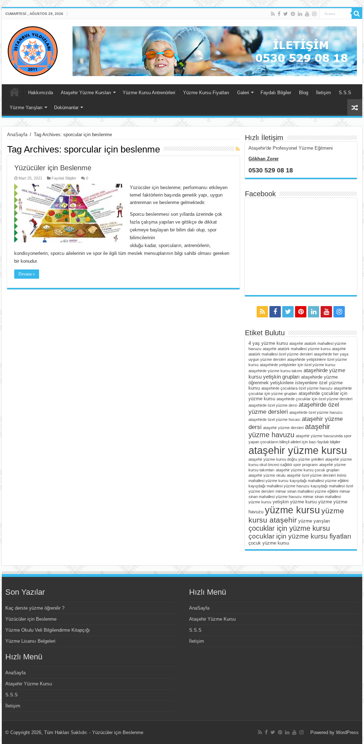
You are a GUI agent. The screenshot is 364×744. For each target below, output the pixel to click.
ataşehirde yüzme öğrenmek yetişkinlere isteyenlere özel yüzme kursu (295, 382)
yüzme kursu (292, 509)
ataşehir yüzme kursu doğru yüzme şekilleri (286, 459)
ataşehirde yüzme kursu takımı (275, 371)
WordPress (347, 732)
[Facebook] (279, 14)
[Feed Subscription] (238, 149)
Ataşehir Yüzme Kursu (28, 683)
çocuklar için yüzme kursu (289, 528)
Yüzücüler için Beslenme (52, 168)
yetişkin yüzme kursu (295, 501)
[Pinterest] (293, 14)
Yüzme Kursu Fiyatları (206, 92)
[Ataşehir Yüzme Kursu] (32, 50)
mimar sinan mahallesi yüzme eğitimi (306, 491)
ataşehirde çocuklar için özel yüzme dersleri (314, 399)
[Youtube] (307, 14)
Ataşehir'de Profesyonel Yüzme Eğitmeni (290, 148)
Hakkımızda (40, 92)
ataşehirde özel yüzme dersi (272, 405)
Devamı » (26, 274)
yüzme (325, 501)
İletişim (323, 92)
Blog (303, 92)
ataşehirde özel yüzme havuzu (315, 412)
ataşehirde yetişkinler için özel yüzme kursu (297, 365)
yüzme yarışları (314, 521)
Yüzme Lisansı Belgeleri (30, 641)
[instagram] (314, 14)
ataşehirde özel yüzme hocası (274, 419)
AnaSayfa (17, 134)
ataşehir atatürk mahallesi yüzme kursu (297, 349)
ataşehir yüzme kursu (297, 450)
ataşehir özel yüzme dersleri (311, 475)
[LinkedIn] (300, 14)
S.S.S (345, 92)
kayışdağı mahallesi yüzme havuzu (278, 486)
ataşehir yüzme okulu (266, 475)
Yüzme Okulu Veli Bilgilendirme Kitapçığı (47, 630)
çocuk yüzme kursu (268, 543)
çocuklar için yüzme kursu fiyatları (299, 536)
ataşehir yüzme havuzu (289, 431)
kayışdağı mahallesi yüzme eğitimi (319, 480)
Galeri (243, 92)
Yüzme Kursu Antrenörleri (149, 92)
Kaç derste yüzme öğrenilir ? (34, 608)
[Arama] (357, 13)
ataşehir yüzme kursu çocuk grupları (307, 470)
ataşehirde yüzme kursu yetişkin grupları (296, 373)
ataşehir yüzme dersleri (283, 427)
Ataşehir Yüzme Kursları (86, 92)
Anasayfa (14, 91)
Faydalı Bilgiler (276, 92)
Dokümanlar (66, 107)
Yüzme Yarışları (26, 107)
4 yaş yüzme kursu (268, 343)
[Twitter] (286, 14)
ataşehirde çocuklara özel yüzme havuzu (296, 388)
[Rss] (272, 14)
